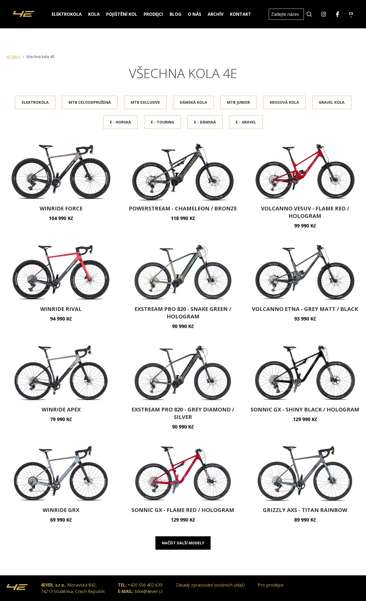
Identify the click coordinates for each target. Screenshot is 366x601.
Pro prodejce (270, 585)
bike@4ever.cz (149, 591)
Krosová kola (284, 102)
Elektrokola (67, 14)
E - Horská (120, 122)
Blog (175, 14)
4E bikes (13, 56)
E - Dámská (205, 122)
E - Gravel (246, 122)
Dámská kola (193, 102)
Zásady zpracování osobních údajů (210, 585)
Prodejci (153, 14)
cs (351, 13)
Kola (94, 14)
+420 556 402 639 (145, 585)
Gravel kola (332, 102)
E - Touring (162, 122)
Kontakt (240, 14)
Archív (215, 14)
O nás (194, 14)
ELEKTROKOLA (35, 102)
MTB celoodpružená (90, 102)
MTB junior (238, 102)
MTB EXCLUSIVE (145, 102)
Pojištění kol (121, 14)
